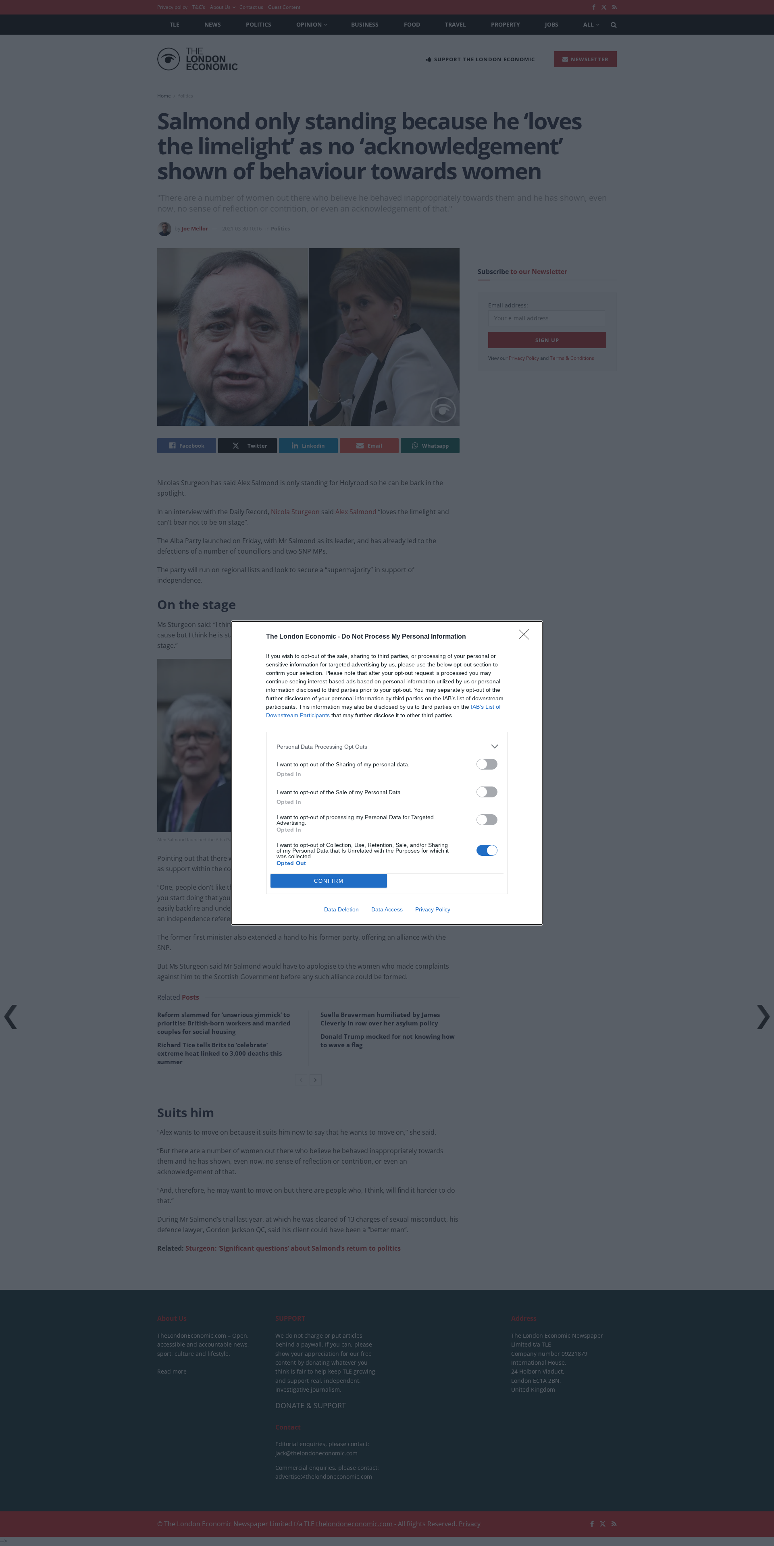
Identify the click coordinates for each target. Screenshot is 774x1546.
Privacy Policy (432, 909)
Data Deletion (341, 909)
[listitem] (387, 746)
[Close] (526, 637)
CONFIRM (329, 881)
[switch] (486, 764)
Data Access (387, 909)
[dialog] (387, 773)
